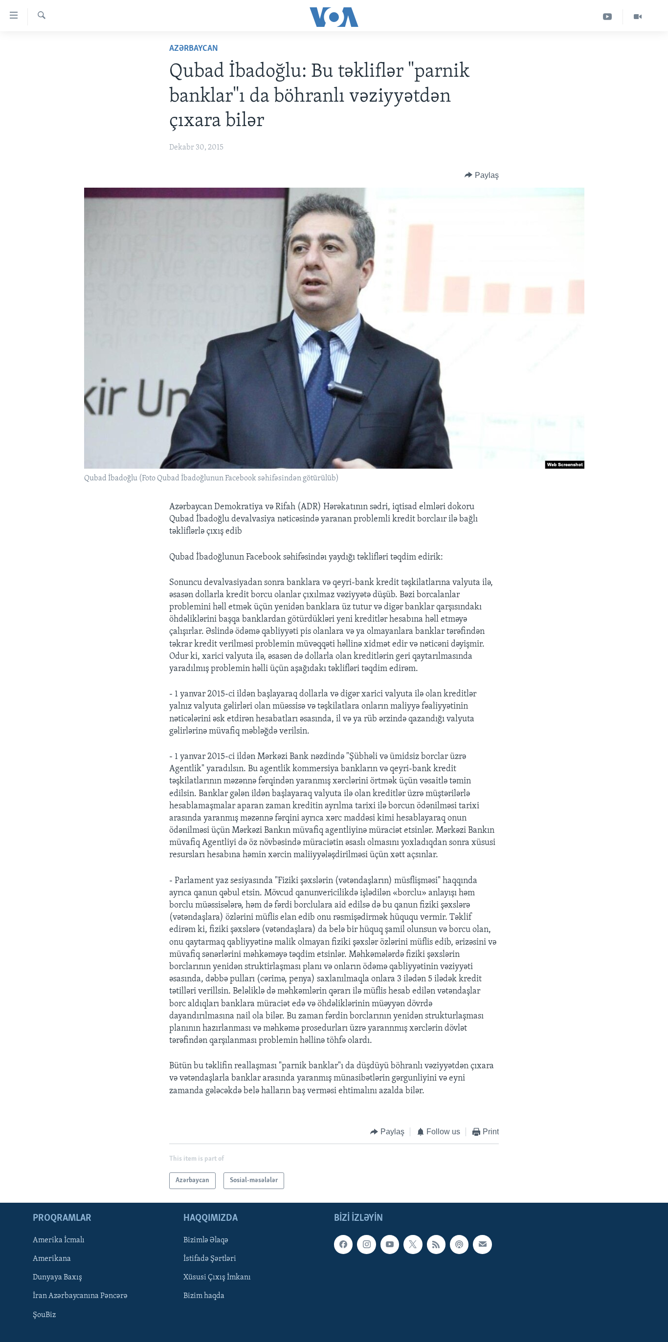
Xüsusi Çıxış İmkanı (217, 1278)
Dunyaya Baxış (57, 1278)
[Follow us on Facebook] (343, 1244)
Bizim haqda (203, 1296)
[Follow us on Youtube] (389, 1244)
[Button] (482, 175)
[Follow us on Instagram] (366, 1244)
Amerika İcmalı (59, 1241)
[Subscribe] (482, 1244)
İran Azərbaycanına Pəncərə (80, 1296)
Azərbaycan (193, 48)
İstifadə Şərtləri (209, 1259)
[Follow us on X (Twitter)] (412, 1244)
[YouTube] (607, 16)
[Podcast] (459, 1244)
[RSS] (436, 1244)
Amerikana (52, 1259)
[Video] (637, 16)
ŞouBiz (44, 1315)
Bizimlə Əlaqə (205, 1241)
